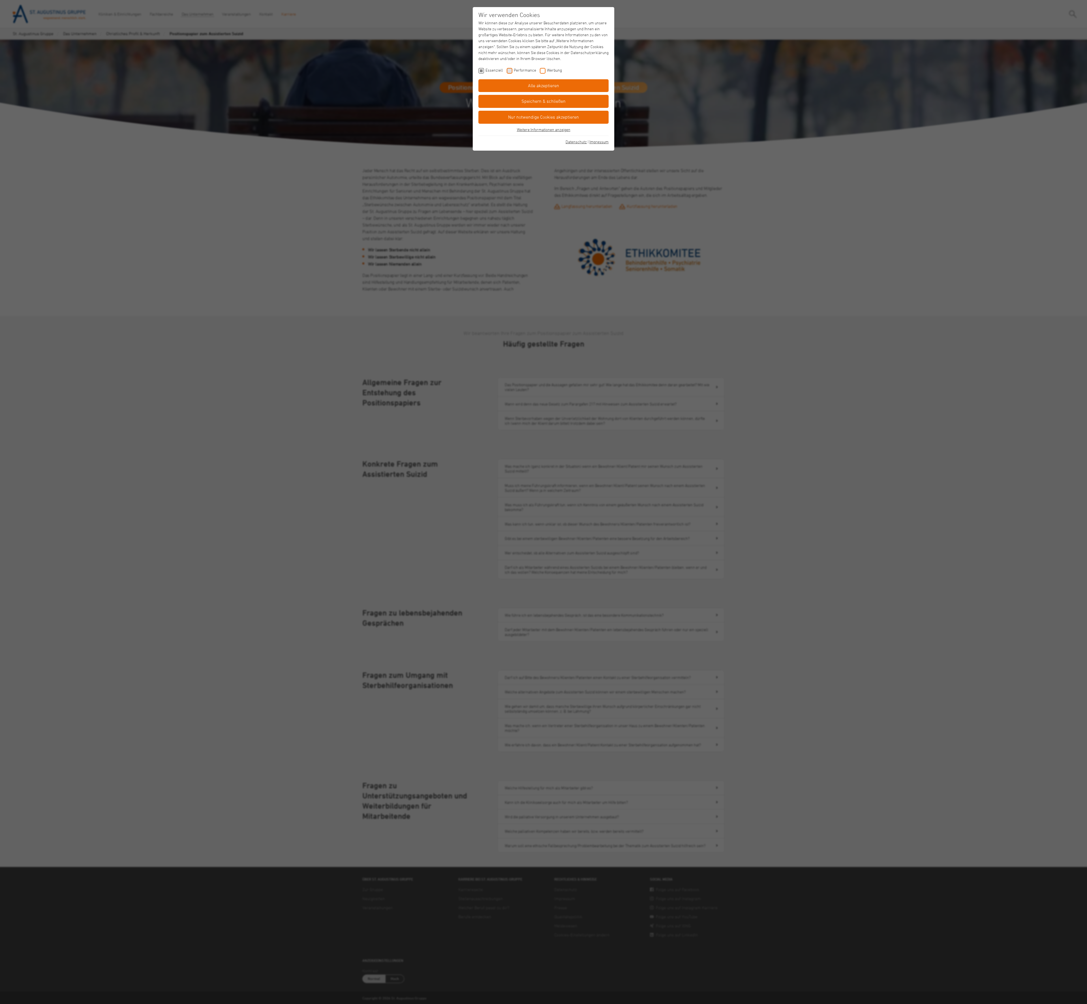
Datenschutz (576, 141)
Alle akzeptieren (543, 85)
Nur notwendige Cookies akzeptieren (543, 116)
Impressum (599, 141)
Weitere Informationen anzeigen (543, 129)
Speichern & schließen (543, 101)
